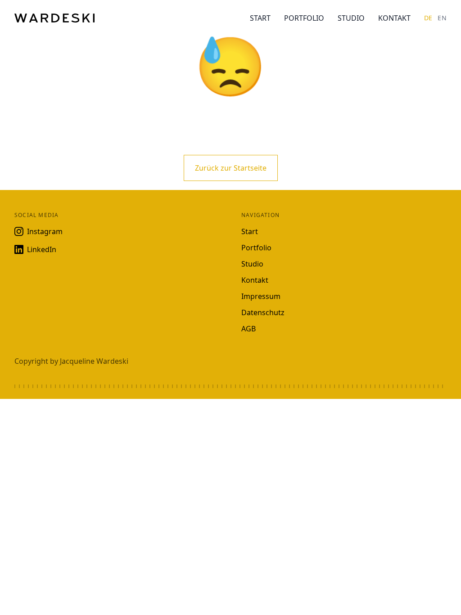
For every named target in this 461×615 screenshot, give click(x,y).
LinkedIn (41, 249)
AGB (248, 329)
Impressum (260, 296)
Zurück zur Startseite (231, 168)
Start (260, 18)
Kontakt (394, 18)
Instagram (45, 231)
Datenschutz (263, 312)
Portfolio (304, 18)
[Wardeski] (54, 18)
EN (442, 18)
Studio (351, 18)
